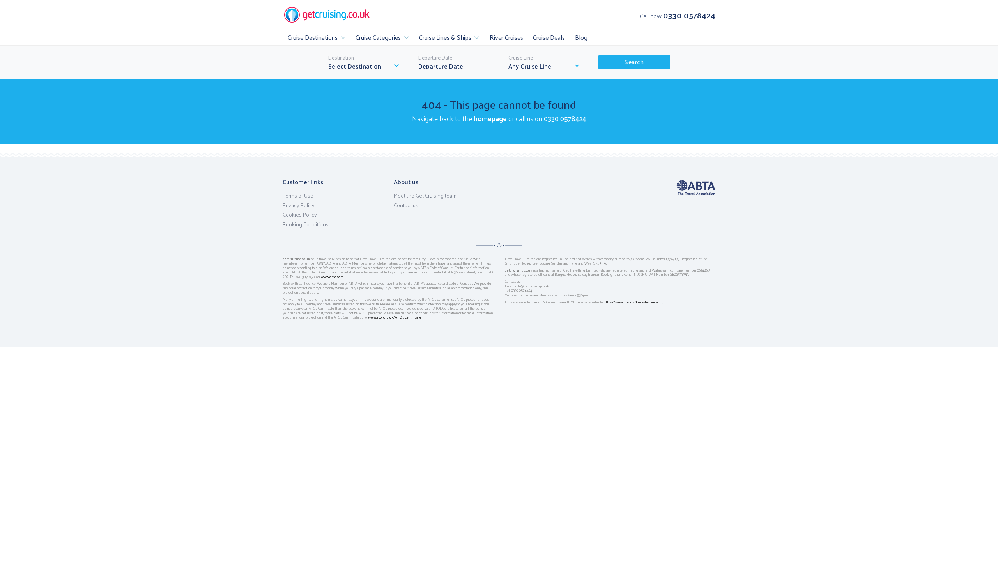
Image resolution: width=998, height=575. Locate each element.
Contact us (406, 205)
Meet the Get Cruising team (425, 195)
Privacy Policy (299, 205)
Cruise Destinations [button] (313, 37)
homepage (490, 118)
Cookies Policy (300, 214)
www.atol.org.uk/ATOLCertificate (394, 317)
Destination (341, 57)
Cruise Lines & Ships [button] (445, 37)
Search (634, 61)
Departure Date (435, 57)
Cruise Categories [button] (378, 37)
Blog (581, 37)
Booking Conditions (306, 224)
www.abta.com (332, 276)
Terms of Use (298, 195)
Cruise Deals (549, 37)
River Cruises (506, 37)
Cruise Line (520, 57)
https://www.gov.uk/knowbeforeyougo (634, 301)
